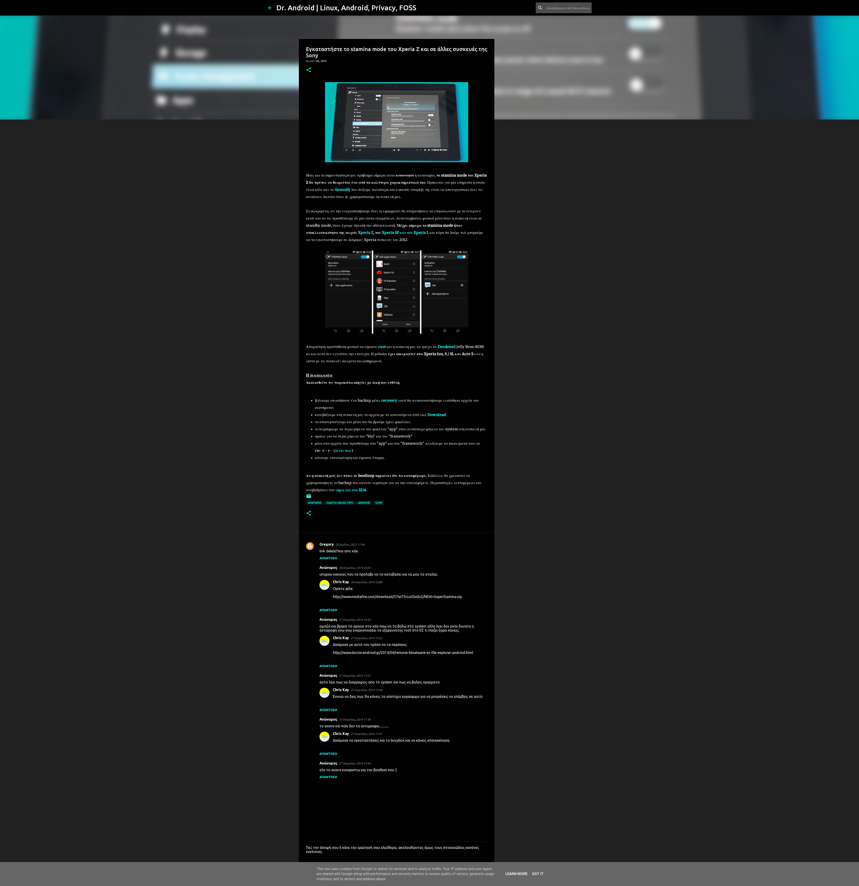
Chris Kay (341, 582)
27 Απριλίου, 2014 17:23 (366, 638)
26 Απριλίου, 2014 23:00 (366, 582)
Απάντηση (328, 558)
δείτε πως (343, 450)
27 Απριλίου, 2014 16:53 (354, 619)
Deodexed (446, 346)
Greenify (342, 189)
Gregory (326, 544)
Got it (538, 874)
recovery (389, 400)
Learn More (516, 874)
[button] (308, 70)
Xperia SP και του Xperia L (405, 232)
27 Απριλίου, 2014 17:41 (366, 733)
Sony (379, 502)
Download (436, 414)
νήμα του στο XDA (350, 490)
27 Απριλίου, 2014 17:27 (354, 675)
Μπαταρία (314, 502)
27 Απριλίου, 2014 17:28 (366, 690)
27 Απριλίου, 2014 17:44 (354, 763)
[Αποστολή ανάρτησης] (308, 497)
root (382, 346)
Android (364, 502)
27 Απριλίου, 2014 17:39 (354, 719)
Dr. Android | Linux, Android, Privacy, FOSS (346, 8)
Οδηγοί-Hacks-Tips (339, 502)
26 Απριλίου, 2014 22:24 (354, 567)
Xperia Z (365, 232)
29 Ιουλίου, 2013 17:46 (350, 544)
